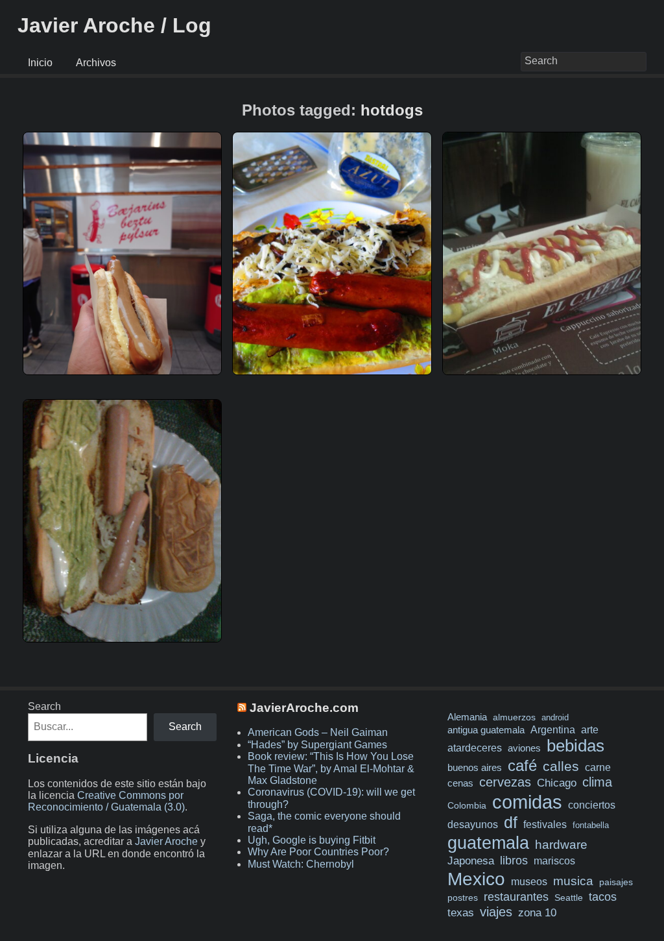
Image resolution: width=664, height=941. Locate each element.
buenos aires (474, 767)
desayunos (472, 824)
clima (597, 782)
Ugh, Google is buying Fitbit (311, 840)
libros (514, 860)
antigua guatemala (486, 730)
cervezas (505, 782)
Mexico (476, 878)
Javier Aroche (166, 841)
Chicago (556, 783)
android (555, 717)
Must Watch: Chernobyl (301, 864)
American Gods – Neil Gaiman (318, 732)
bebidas (575, 746)
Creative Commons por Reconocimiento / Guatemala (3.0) (106, 801)
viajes (496, 912)
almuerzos (514, 717)
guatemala (488, 843)
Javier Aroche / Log (114, 25)
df (510, 822)
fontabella (591, 825)
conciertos (591, 805)
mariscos (554, 860)
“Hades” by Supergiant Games (317, 744)
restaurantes (516, 896)
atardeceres (474, 747)
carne (598, 767)
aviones (524, 748)
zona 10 (537, 913)
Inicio (40, 62)
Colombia (466, 805)
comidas (527, 802)
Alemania (467, 717)
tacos (603, 896)
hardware (561, 844)
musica (573, 881)
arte (590, 729)
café (522, 765)
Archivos (96, 62)
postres (462, 897)
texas (460, 913)
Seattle (568, 898)
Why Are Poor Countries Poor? (318, 851)
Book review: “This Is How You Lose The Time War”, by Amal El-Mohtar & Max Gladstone (331, 768)
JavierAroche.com (304, 708)
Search (44, 706)
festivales (545, 824)
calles (561, 766)
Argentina (552, 729)
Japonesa (470, 861)
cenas (460, 783)
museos (529, 881)
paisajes (616, 882)
